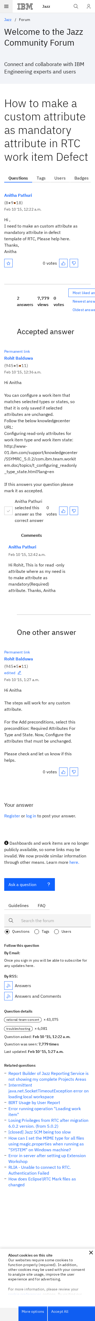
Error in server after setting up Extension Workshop (47, 1158)
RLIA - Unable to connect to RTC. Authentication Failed (39, 1170)
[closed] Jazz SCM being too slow (39, 1132)
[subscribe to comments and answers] (8, 996)
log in (31, 815)
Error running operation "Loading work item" (44, 1111)
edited (9, 672)
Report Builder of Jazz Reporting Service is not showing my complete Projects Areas (48, 1076)
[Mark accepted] (8, 511)
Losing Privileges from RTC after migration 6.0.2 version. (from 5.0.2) (48, 1123)
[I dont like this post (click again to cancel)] (74, 263)
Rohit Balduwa (18, 358)
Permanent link (17, 351)
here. (74, 862)
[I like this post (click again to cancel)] (63, 263)
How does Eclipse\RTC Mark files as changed (42, 1181)
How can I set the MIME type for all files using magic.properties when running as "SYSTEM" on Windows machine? (46, 1143)
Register (12, 815)
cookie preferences (24, 1294)
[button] (91, 1252)
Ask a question (22, 884)
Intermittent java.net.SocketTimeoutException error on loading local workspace (48, 1090)
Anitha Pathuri (18, 195)
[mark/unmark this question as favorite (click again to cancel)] (8, 263)
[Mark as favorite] (8, 263)
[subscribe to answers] (8, 985)
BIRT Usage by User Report (34, 1102)
